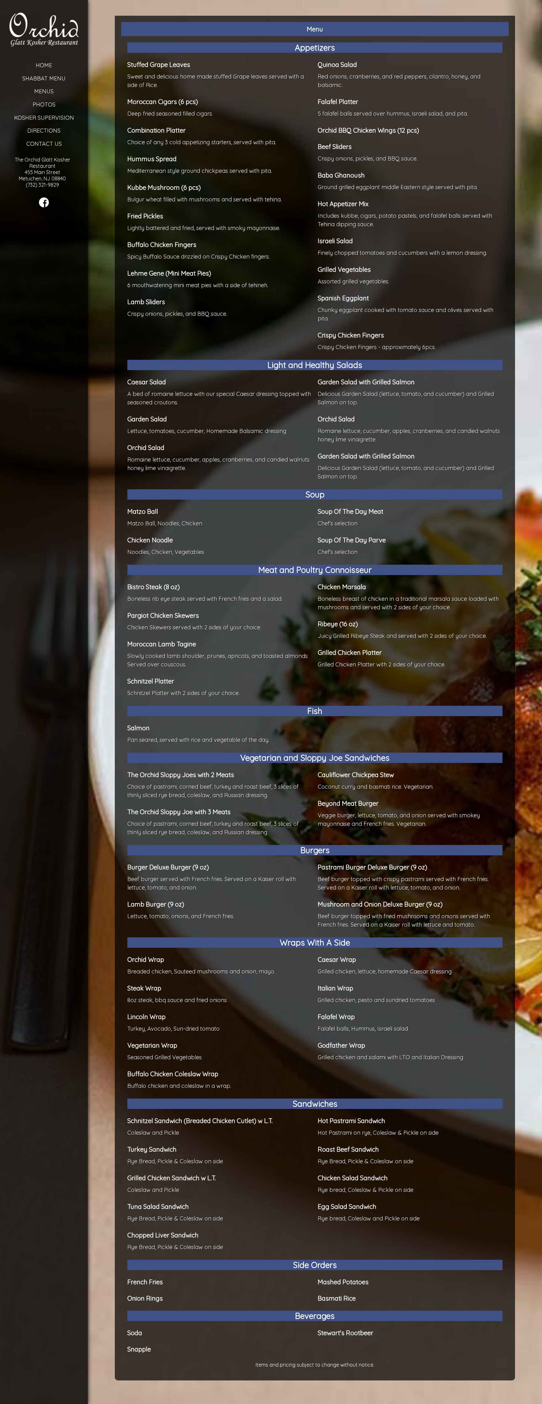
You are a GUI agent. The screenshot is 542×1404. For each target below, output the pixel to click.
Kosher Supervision (44, 117)
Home (44, 65)
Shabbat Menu (44, 78)
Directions (44, 130)
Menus (44, 91)
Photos (44, 104)
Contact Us (44, 143)
